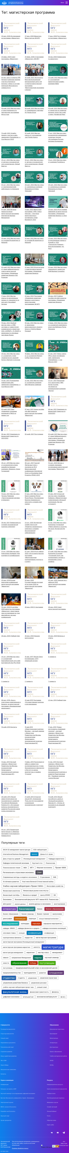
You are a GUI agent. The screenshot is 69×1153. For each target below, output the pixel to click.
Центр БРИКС (45, 895)
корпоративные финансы (12, 937)
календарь (25, 923)
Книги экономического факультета (57, 1089)
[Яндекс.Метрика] (46, 1146)
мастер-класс (43, 952)
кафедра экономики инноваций (54, 928)
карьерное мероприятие (53, 923)
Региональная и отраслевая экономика (18, 872)
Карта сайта (50, 1124)
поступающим (47, 963)
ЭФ (55, 895)
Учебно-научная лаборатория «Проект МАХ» (23, 886)
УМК (54, 877)
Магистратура (54, 1038)
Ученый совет (5, 1038)
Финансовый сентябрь (11, 895)
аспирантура (9, 909)
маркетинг (31, 952)
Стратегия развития (6, 1051)
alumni (34, 854)
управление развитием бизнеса (15, 983)
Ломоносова (50, 863)
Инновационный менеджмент (34, 859)
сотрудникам (56, 972)
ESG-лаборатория (40, 850)
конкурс (22, 933)
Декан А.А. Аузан (46, 854)
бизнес (40, 909)
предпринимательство (12, 973)
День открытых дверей (11, 859)
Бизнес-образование (56, 1051)
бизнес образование (55, 909)
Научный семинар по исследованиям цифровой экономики (18, 1093)
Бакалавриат (53, 1033)
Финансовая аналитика (11, 891)
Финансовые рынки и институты (35, 891)
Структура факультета (7, 1033)
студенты (21, 978)
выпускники (57, 914)
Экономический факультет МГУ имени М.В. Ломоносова (36, 899)
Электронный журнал (7, 1102)
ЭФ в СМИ (3, 1060)
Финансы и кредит (30, 895)
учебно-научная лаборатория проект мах (18, 987)
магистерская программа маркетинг (16, 947)
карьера (36, 923)
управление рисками (39, 983)
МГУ (32, 868)
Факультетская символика (8, 1069)
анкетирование (59, 904)
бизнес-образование (10, 914)
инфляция (32, 918)
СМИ (39, 872)
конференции (34, 933)
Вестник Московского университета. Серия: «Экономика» (17, 1098)
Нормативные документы (8, 1042)
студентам (9, 978)
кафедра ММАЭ (9, 928)
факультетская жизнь (15, 992)
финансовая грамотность (39, 992)
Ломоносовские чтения (11, 868)
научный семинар (52, 958)
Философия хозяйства (55, 886)
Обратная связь (51, 1120)
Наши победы (4, 1065)
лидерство (29, 937)
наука (38, 957)
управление (32, 978)
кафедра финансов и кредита (28, 928)
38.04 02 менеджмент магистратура (16, 850)
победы (33, 963)
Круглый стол (37, 863)
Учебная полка (51, 1093)
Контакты (3, 1074)
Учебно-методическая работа (58, 1056)
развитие (42, 973)
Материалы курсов (52, 1102)
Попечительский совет (7, 1047)
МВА (25, 868)
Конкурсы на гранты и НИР (8, 1089)
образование (19, 963)
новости (6, 963)
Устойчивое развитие (11, 881)
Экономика (7, 899)
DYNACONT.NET (64, 1145)
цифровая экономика (11, 997)
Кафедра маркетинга (56, 859)
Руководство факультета (8, 1029)
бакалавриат (26, 908)
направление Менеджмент (21, 958)
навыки (5, 957)
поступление (7, 968)
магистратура (53, 947)
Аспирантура (53, 1042)
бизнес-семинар (28, 914)
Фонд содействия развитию (9, 1056)
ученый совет (42, 987)
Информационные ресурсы (55, 1084)
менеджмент (57, 952)
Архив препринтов (6, 1120)
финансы (55, 992)
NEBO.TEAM (64, 1143)
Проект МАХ (60, 868)
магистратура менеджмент (13, 952)
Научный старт (5, 1116)
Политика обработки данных (20, 1148)
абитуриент (7, 904)
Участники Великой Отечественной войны (38, 881)
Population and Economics (8, 1111)
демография (7, 918)
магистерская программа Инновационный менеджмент (23, 942)
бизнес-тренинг (43, 914)
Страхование (45, 877)
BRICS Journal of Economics (8, 1107)
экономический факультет (47, 997)
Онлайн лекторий (52, 1107)
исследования (10, 923)
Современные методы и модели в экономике (20, 877)
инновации (20, 918)
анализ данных (20, 904)
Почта (48, 1116)
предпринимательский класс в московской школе (36, 968)
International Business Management (16, 854)
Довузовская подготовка (57, 1029)
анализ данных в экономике (40, 904)
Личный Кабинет (51, 1111)
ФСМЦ (52, 1065)
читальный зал (28, 997)
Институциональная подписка (55, 1098)
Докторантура (54, 1047)
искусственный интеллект (49, 919)
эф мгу (62, 997)
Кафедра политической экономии (16, 863)
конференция (49, 933)
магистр (37, 947)
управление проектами (48, 978)
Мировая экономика (44, 867)
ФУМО (51, 1060)
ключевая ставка (9, 933)
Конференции (4, 1084)
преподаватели (30, 973)
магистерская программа (46, 937)
